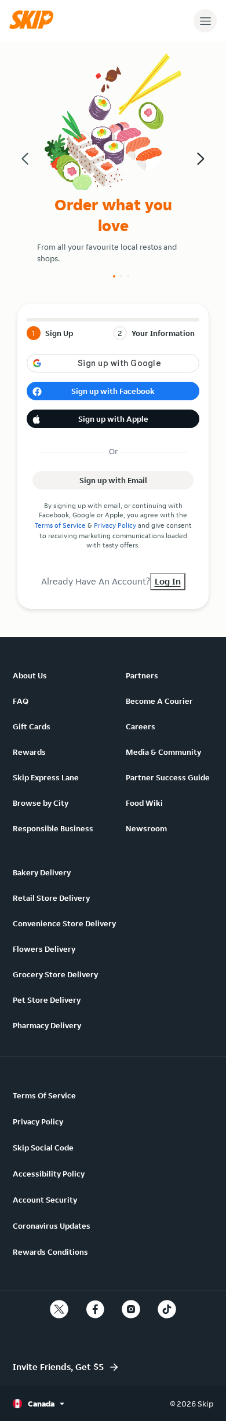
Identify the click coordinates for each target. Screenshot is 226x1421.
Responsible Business (53, 828)
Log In (168, 581)
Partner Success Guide (168, 777)
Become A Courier (159, 701)
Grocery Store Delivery (55, 974)
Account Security (45, 1199)
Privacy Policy (115, 525)
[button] (34, 26)
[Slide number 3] (128, 276)
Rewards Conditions (50, 1252)
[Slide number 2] (121, 276)
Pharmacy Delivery (47, 1025)
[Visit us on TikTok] (167, 1309)
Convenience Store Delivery (64, 923)
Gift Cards (31, 726)
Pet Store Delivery (47, 1000)
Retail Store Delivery (51, 898)
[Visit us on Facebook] (95, 1309)
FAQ (20, 701)
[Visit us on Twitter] (59, 1309)
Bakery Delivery (42, 872)
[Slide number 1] (114, 276)
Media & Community (163, 752)
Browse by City (40, 803)
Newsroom (146, 828)
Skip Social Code (43, 1147)
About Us (30, 675)
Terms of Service (60, 525)
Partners (142, 675)
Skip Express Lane (46, 777)
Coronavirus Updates (51, 1226)
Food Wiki (144, 803)
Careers (140, 726)
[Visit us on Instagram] (131, 1309)
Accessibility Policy (49, 1173)
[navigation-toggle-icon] (205, 20)
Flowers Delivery (44, 949)
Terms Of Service (44, 1095)
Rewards (29, 752)
